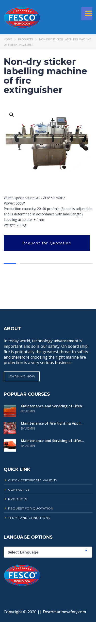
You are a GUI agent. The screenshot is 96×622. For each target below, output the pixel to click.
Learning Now (21, 376)
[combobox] (48, 552)
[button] (11, 114)
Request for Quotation (46, 242)
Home (8, 39)
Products (25, 39)
